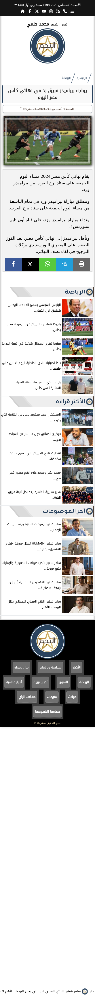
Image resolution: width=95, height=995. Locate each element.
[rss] (58, 11)
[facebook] (13, 264)
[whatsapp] (47, 264)
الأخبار (77, 667)
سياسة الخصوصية (47, 712)
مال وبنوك (21, 667)
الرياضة (66, 78)
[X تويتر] (36, 11)
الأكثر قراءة (70, 402)
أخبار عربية (41, 682)
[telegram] (64, 264)
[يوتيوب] (44, 11)
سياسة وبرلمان (50, 667)
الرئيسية (81, 78)
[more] (72, 11)
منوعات (52, 697)
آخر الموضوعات (64, 511)
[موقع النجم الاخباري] (47, 62)
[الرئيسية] (22, 11)
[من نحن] (65, 11)
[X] (30, 264)
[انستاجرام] (51, 11)
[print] (81, 264)
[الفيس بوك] (29, 11)
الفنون (63, 682)
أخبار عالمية (14, 682)
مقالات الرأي (27, 697)
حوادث (72, 697)
